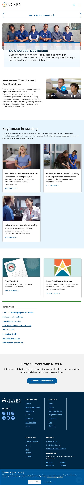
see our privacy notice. (55, 477)
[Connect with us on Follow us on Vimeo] (13, 418)
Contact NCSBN (51, 442)
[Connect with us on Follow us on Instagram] (13, 413)
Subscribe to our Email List (42, 381)
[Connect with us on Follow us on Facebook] (8, 413)
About (28, 426)
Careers (52, 426)
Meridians (52, 418)
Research (29, 418)
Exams (28, 403)
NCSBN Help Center (53, 445)
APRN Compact (32, 442)
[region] (42, 477)
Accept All (34, 482)
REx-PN (28, 456)
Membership (31, 422)
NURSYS (29, 453)
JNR (50, 422)
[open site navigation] (74, 4)
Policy (28, 415)
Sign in (48, 456)
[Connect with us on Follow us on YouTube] (8, 418)
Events (51, 407)
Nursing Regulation (33, 407)
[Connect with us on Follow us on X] (4, 413)
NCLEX (28, 445)
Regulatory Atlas (55, 415)
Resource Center (55, 411)
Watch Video (10, 188)
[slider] (51, 96)
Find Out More (11, 291)
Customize (48, 482)
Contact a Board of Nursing (56, 448)
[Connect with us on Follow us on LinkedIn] (4, 418)
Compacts (30, 411)
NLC (27, 449)
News (51, 403)
